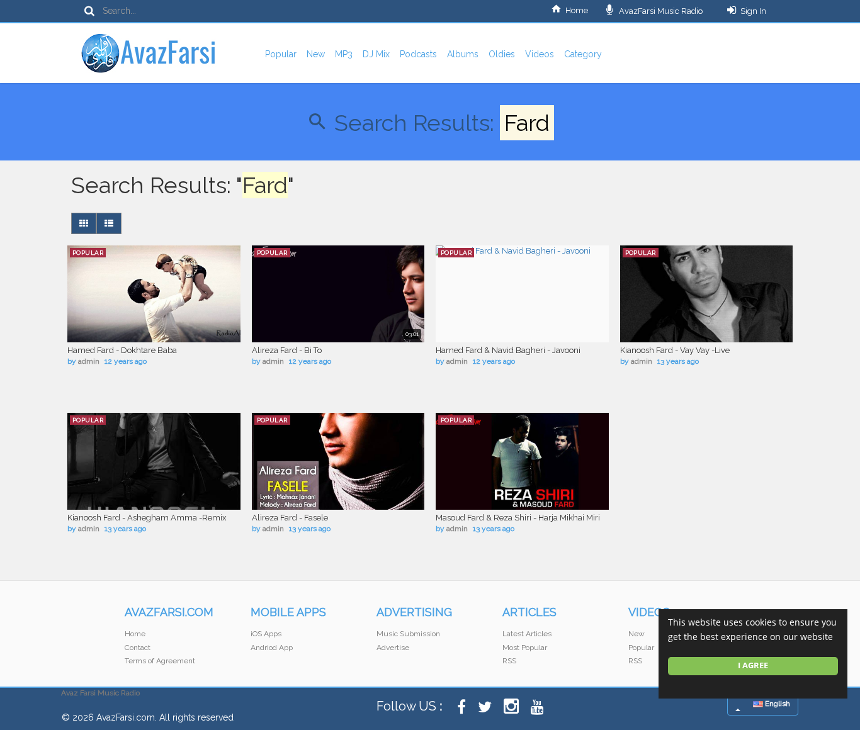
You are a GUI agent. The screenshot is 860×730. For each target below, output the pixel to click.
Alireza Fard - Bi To (287, 350)
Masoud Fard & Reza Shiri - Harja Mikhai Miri (518, 517)
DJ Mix (376, 54)
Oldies (502, 54)
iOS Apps (266, 633)
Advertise (392, 647)
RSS (509, 660)
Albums (462, 54)
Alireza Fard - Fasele (290, 517)
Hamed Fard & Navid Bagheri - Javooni (508, 350)
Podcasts (418, 54)
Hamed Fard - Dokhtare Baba (122, 350)
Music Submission (408, 633)
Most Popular (524, 647)
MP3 (344, 54)
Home (576, 10)
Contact (137, 647)
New (316, 54)
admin (88, 361)
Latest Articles (527, 633)
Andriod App (272, 647)
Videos (539, 54)
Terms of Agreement (160, 660)
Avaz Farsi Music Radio (100, 692)
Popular (281, 54)
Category (583, 54)
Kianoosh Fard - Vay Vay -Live (675, 350)
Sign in (753, 11)
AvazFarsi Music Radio (660, 11)
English (776, 703)
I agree (753, 665)
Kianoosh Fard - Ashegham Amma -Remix (147, 517)
